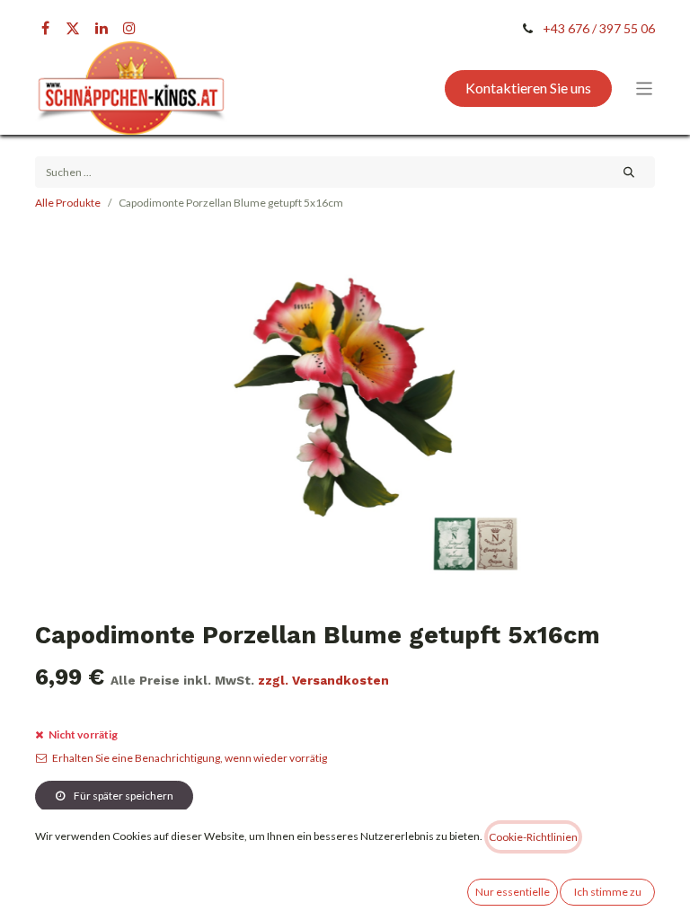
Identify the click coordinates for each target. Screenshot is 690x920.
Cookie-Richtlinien (533, 837)
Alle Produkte (68, 202)
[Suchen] (629, 171)
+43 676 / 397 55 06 (599, 28)
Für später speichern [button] (122, 795)
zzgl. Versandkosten (323, 680)
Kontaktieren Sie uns (528, 87)
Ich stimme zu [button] (607, 891)
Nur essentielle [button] (512, 891)
